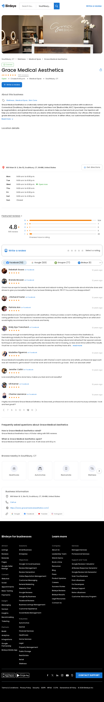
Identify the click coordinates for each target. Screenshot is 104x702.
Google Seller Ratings (7, 567)
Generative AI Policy (68, 688)
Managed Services (79, 550)
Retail (21, 659)
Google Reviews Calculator (83, 564)
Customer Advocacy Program (84, 596)
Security (36, 688)
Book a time (57, 562)
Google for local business (29, 564)
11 (24, 410)
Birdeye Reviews (58, 590)
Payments (6, 595)
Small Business (25, 550)
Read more (6, 119)
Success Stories (58, 586)
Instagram (58, 514)
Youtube (44, 514)
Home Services (25, 639)
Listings (5, 550)
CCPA (55, 688)
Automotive (24, 623)
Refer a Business (79, 592)
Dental (22, 627)
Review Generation (27, 572)
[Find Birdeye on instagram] (62, 675)
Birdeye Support (78, 588)
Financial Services (26, 631)
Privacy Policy (25, 688)
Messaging (6, 605)
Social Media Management (30, 613)
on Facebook (29, 270)
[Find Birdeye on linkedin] (57, 675)
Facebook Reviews (26, 600)
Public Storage (25, 651)
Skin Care (33, 100)
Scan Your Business (80, 576)
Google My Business (27, 596)
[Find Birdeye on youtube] (67, 675)
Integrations (7, 639)
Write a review (94, 6)
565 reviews (23, 75)
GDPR (43, 688)
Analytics (5, 635)
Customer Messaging (28, 580)
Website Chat (25, 588)
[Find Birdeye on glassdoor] (72, 675)
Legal (21, 643)
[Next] (99, 470)
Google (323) (40, 262)
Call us (13, 502)
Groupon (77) (64, 262)
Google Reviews (25, 592)
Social (4, 583)
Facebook (30, 514)
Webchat (5, 578)
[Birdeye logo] (9, 6)
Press (54, 574)
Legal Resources (58, 599)
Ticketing (5, 621)
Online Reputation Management (32, 576)
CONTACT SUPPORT (89, 675)
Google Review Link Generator (84, 572)
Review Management (28, 568)
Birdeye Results (58, 594)
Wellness (22, 59)
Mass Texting (7, 591)
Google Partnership (6, 644)
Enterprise (23, 554)
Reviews (5, 554)
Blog (54, 570)
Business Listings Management (32, 604)
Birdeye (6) (86, 262)
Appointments (8, 587)
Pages (4, 562)
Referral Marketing (26, 584)
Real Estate (24, 655)
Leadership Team (59, 554)
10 (20, 410)
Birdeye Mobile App (9, 650)
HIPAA (49, 688)
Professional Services (80, 554)
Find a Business (78, 580)
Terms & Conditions (10, 688)
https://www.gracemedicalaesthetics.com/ (29, 508)
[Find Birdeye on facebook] (48, 675)
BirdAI (4, 631)
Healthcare (23, 635)
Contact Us (57, 603)
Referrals (5, 558)
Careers (55, 582)
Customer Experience (28, 609)
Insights (5, 613)
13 (32, 410)
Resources (56, 566)
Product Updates (59, 578)
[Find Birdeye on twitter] (52, 675)
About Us (56, 550)
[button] (4, 410)
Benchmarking (8, 617)
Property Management (28, 647)
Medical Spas (35, 59)
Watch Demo (57, 558)
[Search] (57, 6)
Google (17, 514)
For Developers (78, 584)
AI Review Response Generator (84, 568)
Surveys (5, 609)
